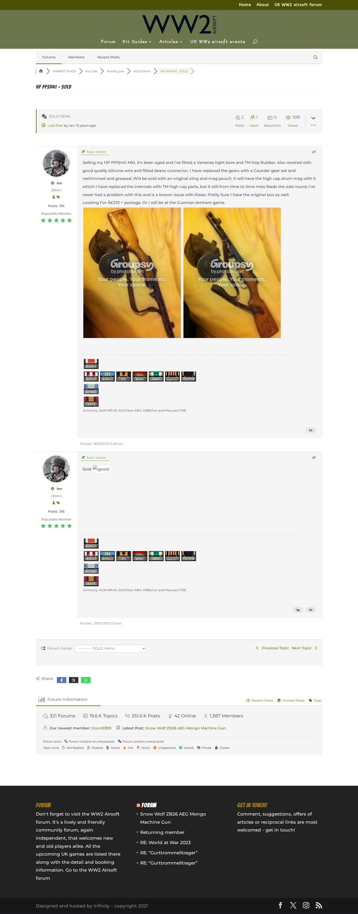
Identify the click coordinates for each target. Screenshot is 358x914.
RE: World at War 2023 (165, 842)
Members (76, 57)
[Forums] (41, 71)
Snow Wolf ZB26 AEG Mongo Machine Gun (185, 728)
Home (245, 5)
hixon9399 (101, 728)
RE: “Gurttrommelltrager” (169, 852)
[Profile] (54, 197)
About (263, 5)
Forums (49, 57)
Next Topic (303, 648)
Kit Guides (135, 42)
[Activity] (58, 197)
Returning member (162, 832)
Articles (168, 42)
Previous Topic (274, 648)
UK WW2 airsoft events (217, 42)
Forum (108, 42)
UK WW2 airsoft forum (298, 5)
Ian (72, 125)
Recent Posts (108, 57)
